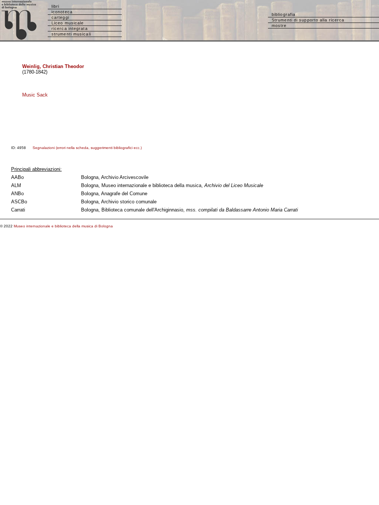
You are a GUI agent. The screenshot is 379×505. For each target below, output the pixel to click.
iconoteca (62, 12)
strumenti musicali (71, 34)
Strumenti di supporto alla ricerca (308, 20)
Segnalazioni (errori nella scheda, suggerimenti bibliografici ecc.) (87, 148)
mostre (279, 25)
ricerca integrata (69, 28)
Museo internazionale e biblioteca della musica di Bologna (63, 226)
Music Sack (35, 95)
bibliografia (283, 14)
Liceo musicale (67, 23)
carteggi (60, 17)
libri (55, 6)
